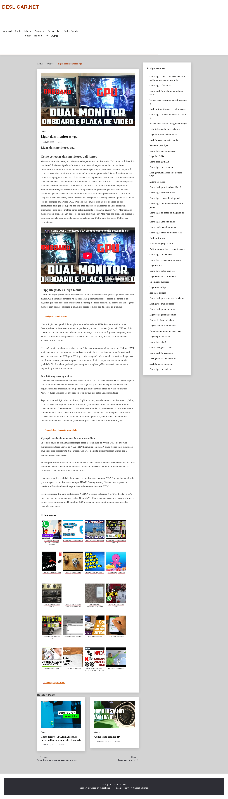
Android (7, 31)
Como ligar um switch (160, 369)
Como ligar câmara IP (107, 736)
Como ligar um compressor (162, 151)
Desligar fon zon (157, 238)
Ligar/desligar (156, 265)
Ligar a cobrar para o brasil (162, 325)
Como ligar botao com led (162, 271)
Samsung (39, 31)
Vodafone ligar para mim (161, 243)
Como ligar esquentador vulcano (165, 260)
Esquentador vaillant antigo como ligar (168, 123)
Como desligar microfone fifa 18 (165, 187)
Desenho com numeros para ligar (165, 331)
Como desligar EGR (159, 161)
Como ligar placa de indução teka (165, 232)
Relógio (38, 36)
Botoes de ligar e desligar (161, 320)
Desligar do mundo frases (161, 303)
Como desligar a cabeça (160, 347)
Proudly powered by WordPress (95, 788)
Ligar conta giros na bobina (162, 314)
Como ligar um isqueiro (160, 254)
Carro (51, 31)
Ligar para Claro (157, 181)
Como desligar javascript (161, 353)
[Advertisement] (117, 34)
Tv (46, 36)
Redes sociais (71, 31)
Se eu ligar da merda (159, 281)
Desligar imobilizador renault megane (167, 109)
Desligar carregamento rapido (163, 140)
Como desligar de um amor (162, 309)
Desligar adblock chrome (161, 364)
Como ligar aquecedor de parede (165, 198)
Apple (18, 31)
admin (60, 142)
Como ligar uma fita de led (162, 221)
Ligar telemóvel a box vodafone (164, 129)
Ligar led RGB (156, 156)
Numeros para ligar (158, 145)
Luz (59, 31)
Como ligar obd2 (157, 342)
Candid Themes (140, 788)
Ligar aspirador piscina (160, 336)
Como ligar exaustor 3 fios (162, 192)
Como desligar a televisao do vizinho (167, 298)
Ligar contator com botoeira (162, 276)
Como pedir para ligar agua (162, 227)
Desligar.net (20, 7)
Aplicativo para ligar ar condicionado (167, 249)
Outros (54, 36)
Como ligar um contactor (161, 167)
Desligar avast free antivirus (162, 358)
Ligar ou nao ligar (158, 287)
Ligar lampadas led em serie (163, 134)
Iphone (28, 31)
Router (27, 36)
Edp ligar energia (157, 292)
